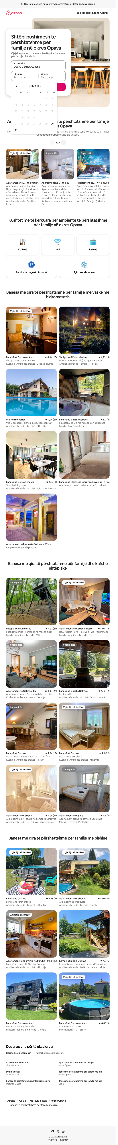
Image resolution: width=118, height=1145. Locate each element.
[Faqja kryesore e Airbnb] (14, 13)
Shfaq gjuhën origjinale (84, 4)
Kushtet (64, 1139)
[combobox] (38, 66)
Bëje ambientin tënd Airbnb (92, 12)
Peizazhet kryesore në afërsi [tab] (50, 1053)
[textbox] (25, 77)
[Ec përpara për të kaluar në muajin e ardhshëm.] (52, 86)
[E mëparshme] (52, 142)
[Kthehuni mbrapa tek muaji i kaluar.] (17, 86)
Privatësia (52, 1139)
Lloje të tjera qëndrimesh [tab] (18, 1053)
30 (52, 123)
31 (16, 130)
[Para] (63, 142)
